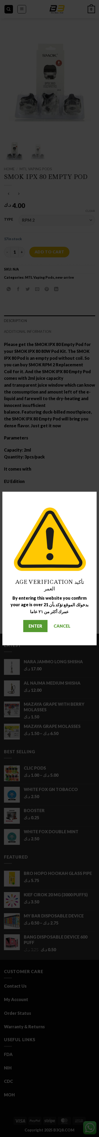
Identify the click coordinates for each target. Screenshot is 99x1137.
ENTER (35, 625)
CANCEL (62, 625)
